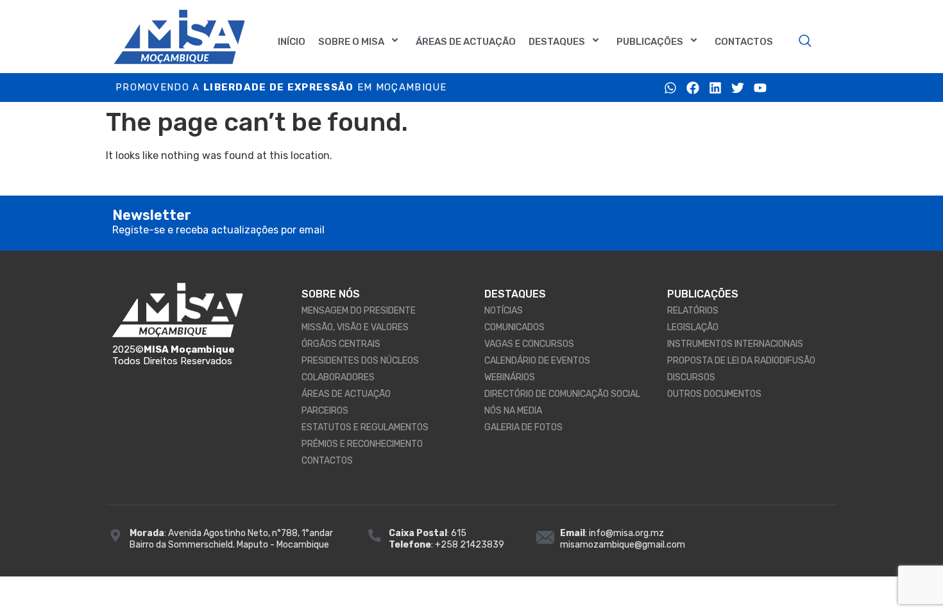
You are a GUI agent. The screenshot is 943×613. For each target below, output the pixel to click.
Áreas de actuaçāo (466, 41)
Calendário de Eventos (537, 360)
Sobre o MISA (351, 41)
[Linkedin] (715, 87)
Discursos (691, 377)
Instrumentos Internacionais (735, 344)
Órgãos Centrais (341, 344)
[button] (805, 42)
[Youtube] (760, 87)
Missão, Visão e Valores (355, 327)
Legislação (692, 327)
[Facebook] (692, 87)
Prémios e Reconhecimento (362, 444)
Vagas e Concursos (529, 344)
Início (291, 41)
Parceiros (325, 410)
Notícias (503, 310)
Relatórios (692, 310)
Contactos (744, 41)
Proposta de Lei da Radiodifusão (741, 360)
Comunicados (514, 327)
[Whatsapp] (670, 87)
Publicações (649, 41)
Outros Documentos (714, 394)
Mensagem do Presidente (359, 310)
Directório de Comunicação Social (562, 394)
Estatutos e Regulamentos (365, 427)
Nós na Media (513, 410)
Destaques (557, 41)
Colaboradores (338, 377)
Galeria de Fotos (523, 427)
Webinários (509, 377)
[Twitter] (737, 87)
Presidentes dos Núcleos (360, 360)
